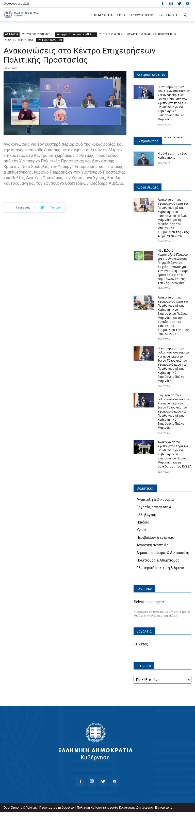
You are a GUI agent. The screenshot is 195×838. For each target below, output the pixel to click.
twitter (167, 137)
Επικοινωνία (163, 807)
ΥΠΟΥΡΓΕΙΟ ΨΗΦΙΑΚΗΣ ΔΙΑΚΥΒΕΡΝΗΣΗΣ (151, 34)
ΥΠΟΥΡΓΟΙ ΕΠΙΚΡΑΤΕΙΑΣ (19, 40)
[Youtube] (187, 3)
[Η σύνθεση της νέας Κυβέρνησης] (144, 159)
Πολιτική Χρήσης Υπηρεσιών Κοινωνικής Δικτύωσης (115, 807)
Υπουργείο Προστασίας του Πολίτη (76, 34)
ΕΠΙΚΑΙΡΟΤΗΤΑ (102, 15)
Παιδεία (143, 522)
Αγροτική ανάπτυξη (153, 545)
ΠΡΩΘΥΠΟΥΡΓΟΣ (141, 15)
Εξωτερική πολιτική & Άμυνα (160, 568)
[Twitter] (179, 3)
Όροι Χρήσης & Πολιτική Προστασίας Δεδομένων (39, 807)
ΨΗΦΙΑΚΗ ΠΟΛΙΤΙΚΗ (50, 40)
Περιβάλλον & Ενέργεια (155, 537)
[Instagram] (171, 3)
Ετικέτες (141, 644)
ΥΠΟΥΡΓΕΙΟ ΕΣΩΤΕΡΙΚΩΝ (37, 34)
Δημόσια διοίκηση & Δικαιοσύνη (163, 553)
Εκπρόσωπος (148, 141)
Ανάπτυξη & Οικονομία (155, 499)
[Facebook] (162, 3)
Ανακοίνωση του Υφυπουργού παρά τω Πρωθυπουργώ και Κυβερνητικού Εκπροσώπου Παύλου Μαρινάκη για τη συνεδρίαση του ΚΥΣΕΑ (174, 454)
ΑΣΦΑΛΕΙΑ (11, 34)
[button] (185, 15)
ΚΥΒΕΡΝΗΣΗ (168, 15)
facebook (177, 137)
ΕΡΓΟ (121, 15)
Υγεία (141, 530)
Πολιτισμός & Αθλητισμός (158, 560)
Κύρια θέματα (147, 187)
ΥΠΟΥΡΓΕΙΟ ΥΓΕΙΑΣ (111, 34)
